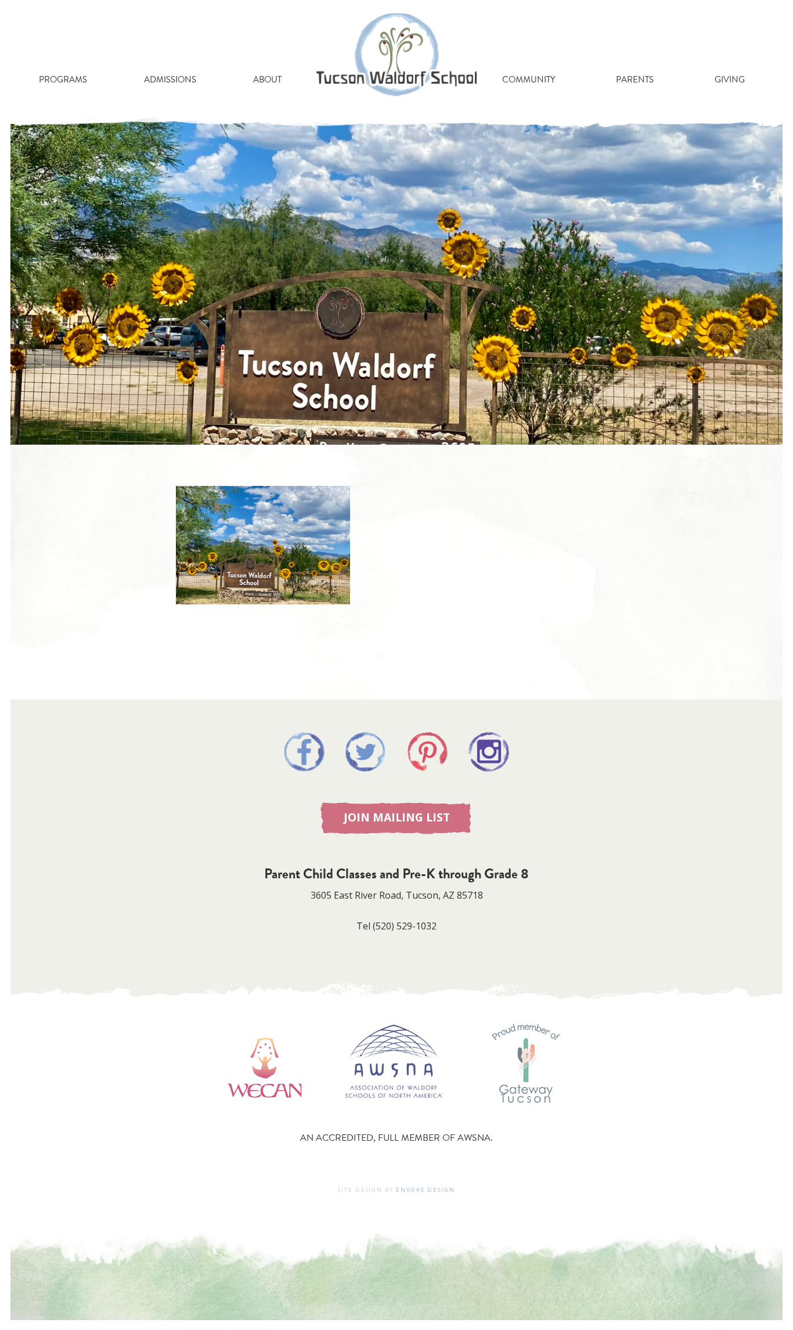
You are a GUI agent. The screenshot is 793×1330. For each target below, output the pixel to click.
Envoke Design (425, 1190)
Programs (63, 79)
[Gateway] (526, 1114)
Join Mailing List (397, 817)
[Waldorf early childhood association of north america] (264, 1114)
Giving (730, 79)
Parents (635, 79)
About (267, 79)
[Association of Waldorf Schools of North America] (394, 1114)
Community (528, 79)
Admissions (170, 79)
